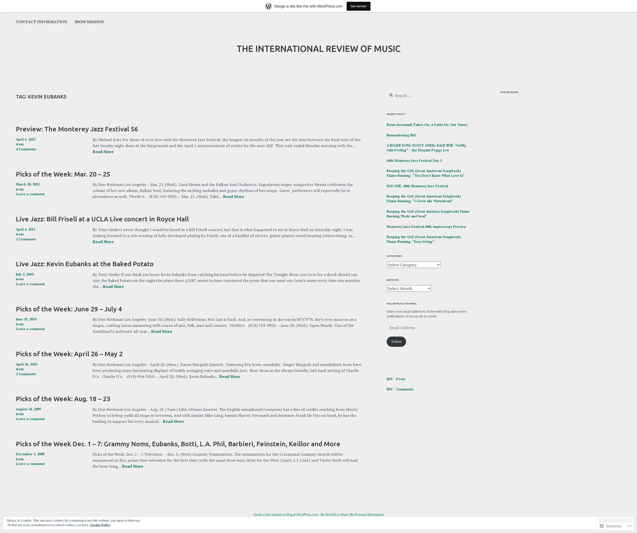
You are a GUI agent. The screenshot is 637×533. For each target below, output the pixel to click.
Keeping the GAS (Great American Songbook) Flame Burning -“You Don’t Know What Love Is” (425, 173)
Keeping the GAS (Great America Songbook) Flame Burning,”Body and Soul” (428, 214)
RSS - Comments (400, 389)
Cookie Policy (100, 525)
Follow (396, 341)
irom (20, 144)
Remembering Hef (401, 135)
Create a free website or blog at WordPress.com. (286, 514)
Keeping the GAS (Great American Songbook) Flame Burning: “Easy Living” (424, 239)
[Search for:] (417, 95)
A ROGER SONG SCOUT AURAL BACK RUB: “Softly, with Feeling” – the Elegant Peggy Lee (427, 148)
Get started (359, 6)
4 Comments (26, 149)
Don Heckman (509, 92)
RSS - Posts (396, 379)
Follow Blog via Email (402, 303)
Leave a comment (30, 194)
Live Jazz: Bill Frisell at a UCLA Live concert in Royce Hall (102, 219)
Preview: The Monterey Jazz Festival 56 (77, 129)
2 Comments (26, 239)
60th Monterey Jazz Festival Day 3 (414, 160)
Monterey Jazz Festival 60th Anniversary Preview (426, 226)
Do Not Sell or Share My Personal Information (352, 514)
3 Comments (26, 374)
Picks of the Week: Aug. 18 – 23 (63, 398)
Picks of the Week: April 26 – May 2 (69, 353)
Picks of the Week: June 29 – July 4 (69, 309)
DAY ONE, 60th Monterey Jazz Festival (417, 186)
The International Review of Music (319, 49)
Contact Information (41, 21)
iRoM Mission (89, 21)
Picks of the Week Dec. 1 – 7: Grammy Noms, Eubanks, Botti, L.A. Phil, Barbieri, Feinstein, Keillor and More (178, 443)
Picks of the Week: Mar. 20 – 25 (63, 174)
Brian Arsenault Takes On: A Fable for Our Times (427, 124)
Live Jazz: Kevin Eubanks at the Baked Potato (85, 263)
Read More (103, 152)
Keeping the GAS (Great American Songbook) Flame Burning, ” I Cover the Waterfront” (424, 198)
